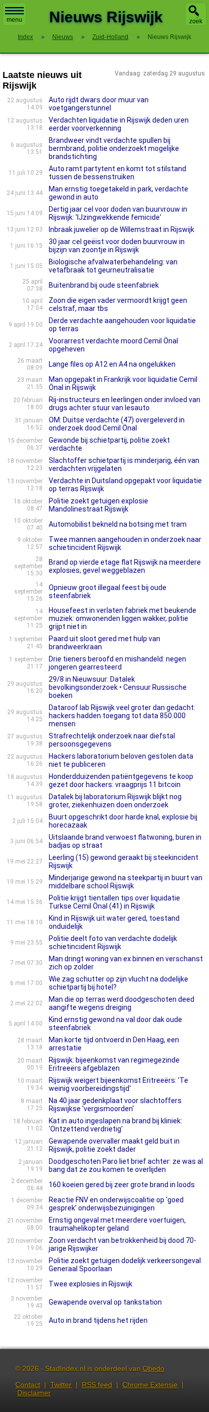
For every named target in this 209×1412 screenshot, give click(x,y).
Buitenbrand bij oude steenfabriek (104, 285)
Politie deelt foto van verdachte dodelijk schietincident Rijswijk (113, 942)
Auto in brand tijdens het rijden (98, 1320)
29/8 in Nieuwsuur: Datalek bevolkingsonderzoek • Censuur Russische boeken (118, 687)
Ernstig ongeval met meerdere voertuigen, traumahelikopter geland (117, 1224)
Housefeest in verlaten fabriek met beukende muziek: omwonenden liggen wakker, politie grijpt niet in (122, 618)
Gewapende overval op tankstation (105, 1302)
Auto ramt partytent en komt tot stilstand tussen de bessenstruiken (117, 173)
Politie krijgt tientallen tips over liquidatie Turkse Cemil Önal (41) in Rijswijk (114, 902)
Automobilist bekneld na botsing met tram (118, 524)
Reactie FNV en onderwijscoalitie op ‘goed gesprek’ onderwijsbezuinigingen (116, 1204)
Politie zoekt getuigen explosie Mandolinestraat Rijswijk (98, 505)
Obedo (153, 1368)
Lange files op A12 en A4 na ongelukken (112, 364)
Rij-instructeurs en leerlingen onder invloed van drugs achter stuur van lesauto (124, 404)
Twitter (61, 1385)
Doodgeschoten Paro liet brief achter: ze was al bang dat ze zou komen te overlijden (126, 1165)
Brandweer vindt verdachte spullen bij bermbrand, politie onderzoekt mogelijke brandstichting (114, 148)
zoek (195, 21)
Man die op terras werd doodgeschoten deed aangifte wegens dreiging (121, 1003)
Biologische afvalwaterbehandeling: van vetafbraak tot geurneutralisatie (113, 266)
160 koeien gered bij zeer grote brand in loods (122, 1185)
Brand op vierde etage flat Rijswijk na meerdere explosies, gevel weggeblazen (125, 566)
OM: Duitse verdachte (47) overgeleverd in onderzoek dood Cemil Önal (117, 424)
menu (14, 19)
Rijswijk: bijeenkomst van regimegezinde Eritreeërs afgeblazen (114, 1064)
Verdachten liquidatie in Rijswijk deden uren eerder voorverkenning (119, 124)
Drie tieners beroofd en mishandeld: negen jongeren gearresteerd (117, 663)
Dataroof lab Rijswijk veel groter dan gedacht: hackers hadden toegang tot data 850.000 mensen (122, 715)
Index (25, 37)
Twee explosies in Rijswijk (90, 1284)
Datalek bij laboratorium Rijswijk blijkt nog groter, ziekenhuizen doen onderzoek (115, 801)
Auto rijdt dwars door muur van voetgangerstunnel (99, 104)
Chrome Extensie (150, 1385)
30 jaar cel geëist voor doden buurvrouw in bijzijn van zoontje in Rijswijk (117, 246)
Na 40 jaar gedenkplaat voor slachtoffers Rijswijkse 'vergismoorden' (115, 1104)
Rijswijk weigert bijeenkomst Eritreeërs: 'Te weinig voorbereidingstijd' (118, 1084)
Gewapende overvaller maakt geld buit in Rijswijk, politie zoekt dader (114, 1145)
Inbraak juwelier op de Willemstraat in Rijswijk (121, 229)
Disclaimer (34, 1393)
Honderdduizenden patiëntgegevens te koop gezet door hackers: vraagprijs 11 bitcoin (121, 780)
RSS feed (97, 1385)
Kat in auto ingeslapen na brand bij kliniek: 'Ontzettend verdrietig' (115, 1125)
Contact (27, 1385)
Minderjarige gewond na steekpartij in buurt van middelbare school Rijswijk (125, 882)
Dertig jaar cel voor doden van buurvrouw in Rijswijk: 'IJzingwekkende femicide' (118, 213)
